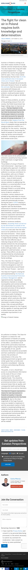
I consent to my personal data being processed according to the (14, 458)
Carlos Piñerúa (5, 38)
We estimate (5, 87)
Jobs (24, 554)
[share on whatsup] (21, 569)
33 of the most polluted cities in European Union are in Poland (13, 79)
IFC (9, 564)
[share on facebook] (7, 569)
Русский (21, 453)
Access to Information (17, 554)
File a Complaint (4, 558)
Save (4, 545)
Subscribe (8, 464)
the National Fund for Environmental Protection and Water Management (13, 276)
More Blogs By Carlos (16, 486)
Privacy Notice (17, 531)
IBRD (3, 564)
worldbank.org (23, 0)
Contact (3, 555)
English (9, 41)
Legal (2, 554)
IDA (6, 564)
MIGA (12, 564)
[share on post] (11, 569)
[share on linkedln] (16, 569)
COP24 (15, 202)
